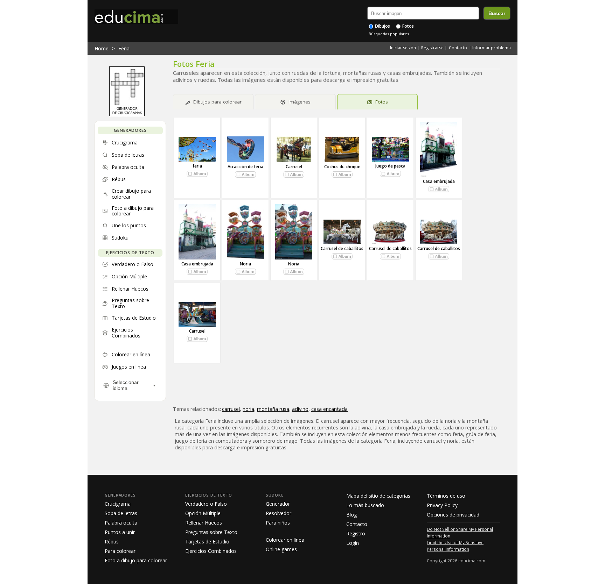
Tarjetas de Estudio (207, 541)
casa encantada (329, 409)
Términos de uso (446, 495)
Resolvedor (278, 513)
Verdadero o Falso (206, 503)
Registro (355, 533)
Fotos (407, 26)
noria (248, 409)
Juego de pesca (390, 166)
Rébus (112, 541)
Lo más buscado (365, 505)
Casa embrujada (439, 181)
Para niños (278, 522)
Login (352, 543)
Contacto (458, 48)
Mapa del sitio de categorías (378, 495)
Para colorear (120, 551)
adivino (300, 409)
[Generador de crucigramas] (127, 114)
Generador (278, 503)
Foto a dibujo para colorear (136, 560)
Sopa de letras (121, 513)
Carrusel (294, 167)
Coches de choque (342, 167)
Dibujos (382, 26)
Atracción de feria (245, 167)
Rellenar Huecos (203, 522)
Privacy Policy (442, 505)
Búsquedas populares (389, 33)
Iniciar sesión (403, 48)
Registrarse (432, 48)
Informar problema (491, 48)
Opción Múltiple (203, 513)
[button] (197, 174)
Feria (124, 48)
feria (197, 166)
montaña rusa (273, 409)
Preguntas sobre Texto (211, 532)
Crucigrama (118, 503)
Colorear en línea (285, 539)
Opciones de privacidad (453, 514)
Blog (351, 514)
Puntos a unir (120, 532)
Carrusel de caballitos (342, 248)
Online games (281, 549)
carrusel (231, 409)
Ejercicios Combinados (211, 551)
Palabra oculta (121, 522)
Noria (245, 264)
